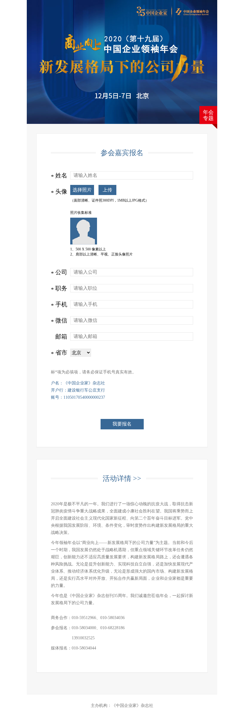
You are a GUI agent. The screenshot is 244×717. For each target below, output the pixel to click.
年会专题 (208, 115)
